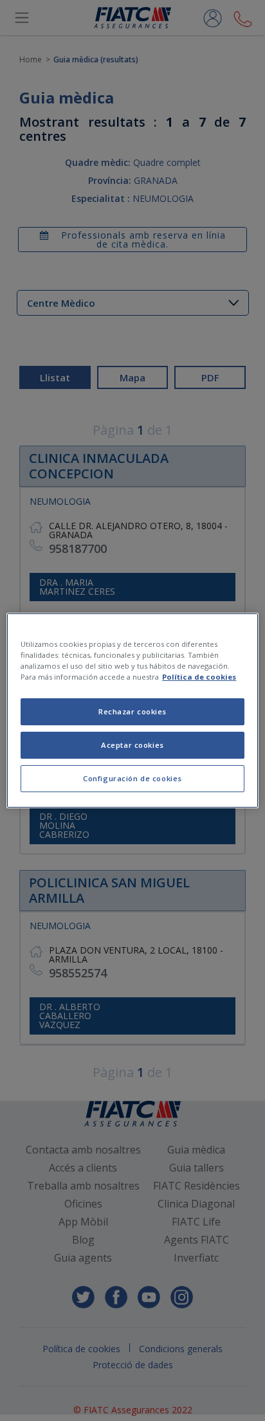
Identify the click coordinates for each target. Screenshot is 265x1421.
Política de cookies (199, 677)
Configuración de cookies (132, 778)
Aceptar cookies (132, 745)
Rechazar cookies (132, 711)
